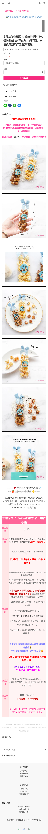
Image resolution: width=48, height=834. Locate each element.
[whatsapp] (14, 105)
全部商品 (9, 10)
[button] (24, 91)
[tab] (24, 91)
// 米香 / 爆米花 (22, 10)
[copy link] (19, 105)
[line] (5, 105)
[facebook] (10, 105)
